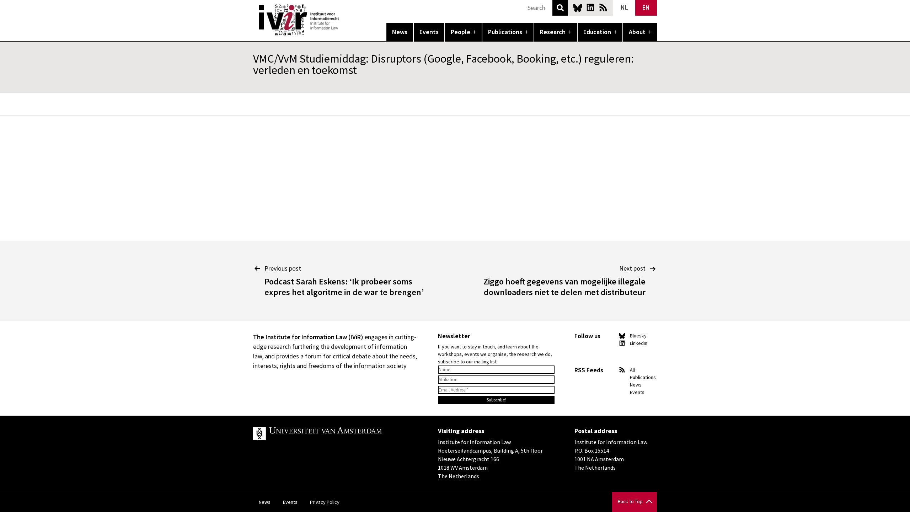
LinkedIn (590, 7)
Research (553, 32)
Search (560, 8)
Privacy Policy (324, 502)
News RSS (603, 7)
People (460, 32)
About (637, 32)
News (399, 32)
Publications (505, 32)
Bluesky (578, 7)
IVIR (344, 20)
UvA (335, 433)
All (632, 370)
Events (429, 32)
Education (597, 32)
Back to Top (630, 501)
